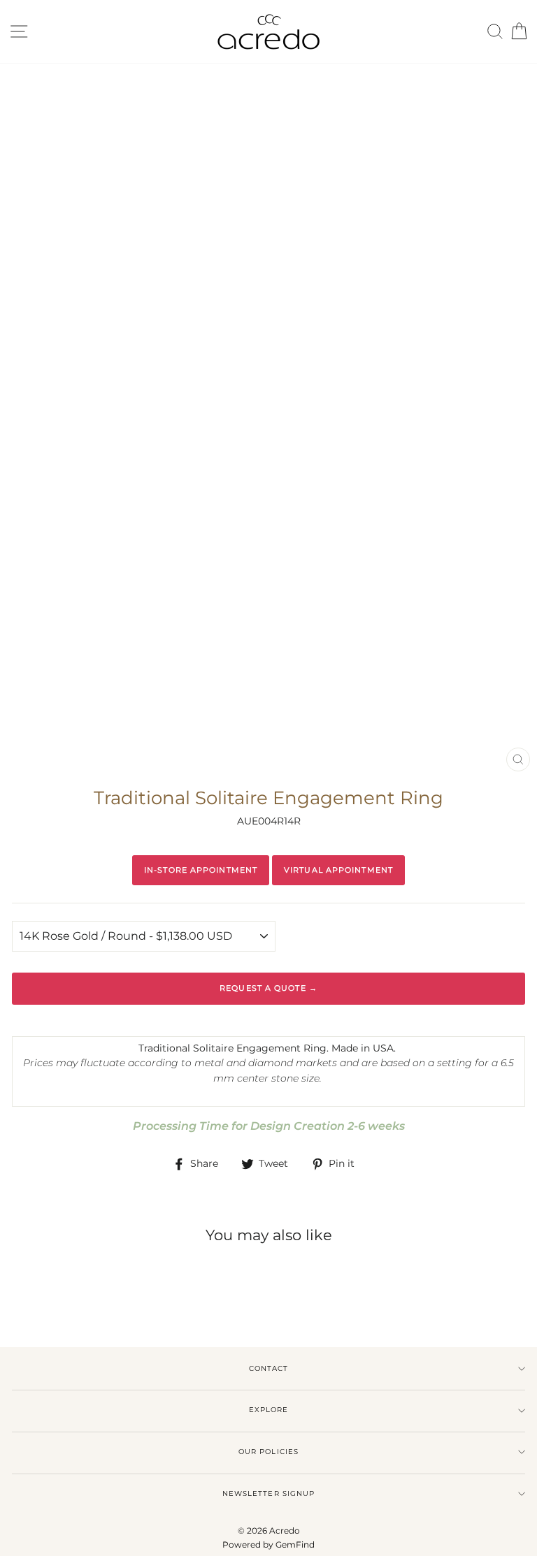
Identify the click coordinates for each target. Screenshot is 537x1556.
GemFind (295, 1544)
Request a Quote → (268, 988)
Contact (268, 1368)
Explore (268, 1409)
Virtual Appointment (338, 870)
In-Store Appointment (200, 870)
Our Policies (268, 1451)
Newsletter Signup (268, 1493)
